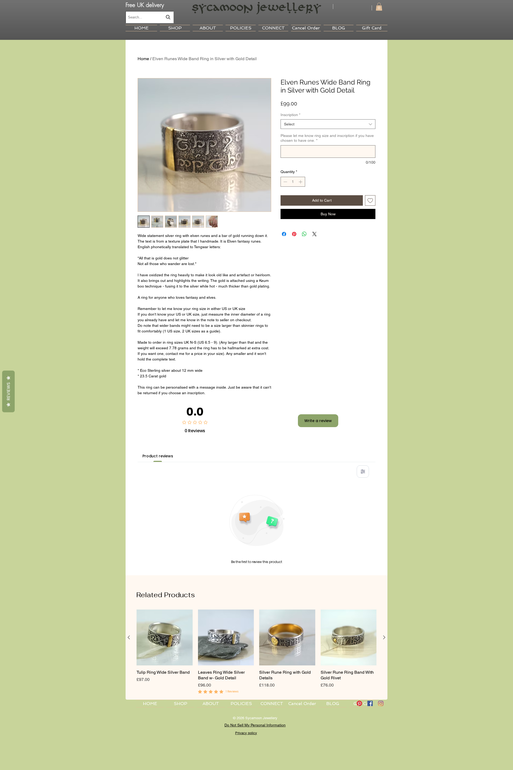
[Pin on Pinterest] (294, 234)
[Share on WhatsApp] (304, 234)
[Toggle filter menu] (363, 471)
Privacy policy (246, 733)
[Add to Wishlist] (370, 200)
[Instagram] (380, 703)
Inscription (290, 115)
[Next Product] (384, 637)
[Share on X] (314, 234)
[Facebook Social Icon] (370, 703)
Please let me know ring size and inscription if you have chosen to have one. (327, 138)
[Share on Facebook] (284, 234)
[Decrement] (284, 181)
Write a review (318, 420)
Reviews (8, 391)
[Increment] (301, 181)
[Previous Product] (129, 637)
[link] (379, 7)
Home (143, 58)
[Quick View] (165, 638)
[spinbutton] (293, 181)
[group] (256, 652)
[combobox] (150, 17)
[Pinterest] (359, 703)
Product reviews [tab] (157, 456)
